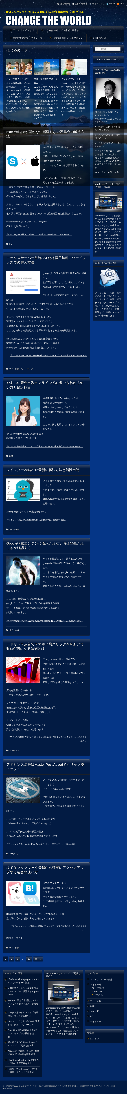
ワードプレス (27, 369)
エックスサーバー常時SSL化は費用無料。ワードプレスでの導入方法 (46, 260)
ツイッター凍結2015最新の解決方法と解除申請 (42, 470)
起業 (11, 456)
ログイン (94, 1038)
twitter (112, 3)
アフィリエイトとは (23, 30)
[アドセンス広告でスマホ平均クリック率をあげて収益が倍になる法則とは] (24, 671)
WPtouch (98, 991)
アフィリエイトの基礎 (101, 979)
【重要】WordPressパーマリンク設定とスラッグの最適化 (23, 1070)
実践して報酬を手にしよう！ (46, 81)
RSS (122, 3)
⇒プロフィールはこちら (107, 172)
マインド (94, 1011)
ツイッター (14, 529)
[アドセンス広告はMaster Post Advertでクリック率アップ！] (24, 791)
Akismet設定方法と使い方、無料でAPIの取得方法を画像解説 (23, 1053)
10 (29, 959)
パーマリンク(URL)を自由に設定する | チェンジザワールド (24, 1023)
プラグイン (14, 854)
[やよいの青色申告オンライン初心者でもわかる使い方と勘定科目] (24, 412)
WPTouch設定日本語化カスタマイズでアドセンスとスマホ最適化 (23, 1003)
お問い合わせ (81, 3)
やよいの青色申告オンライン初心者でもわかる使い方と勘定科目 (44, 385)
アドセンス (14, 750)
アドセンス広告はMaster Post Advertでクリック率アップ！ (45, 767)
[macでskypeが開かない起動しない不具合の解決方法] (24, 163)
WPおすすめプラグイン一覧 (27, 38)
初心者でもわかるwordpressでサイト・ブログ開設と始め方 (24, 1044)
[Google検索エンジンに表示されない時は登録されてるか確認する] (24, 571)
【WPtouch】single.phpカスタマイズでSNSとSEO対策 (24, 981)
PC (10, 244)
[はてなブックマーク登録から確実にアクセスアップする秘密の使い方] (24, 894)
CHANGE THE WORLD (107, 59)
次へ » (38, 959)
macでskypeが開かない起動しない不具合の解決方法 (45, 134)
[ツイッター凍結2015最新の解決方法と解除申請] (24, 490)
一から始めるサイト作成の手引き (61, 30)
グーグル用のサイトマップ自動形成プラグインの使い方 (23, 1014)
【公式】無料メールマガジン (68, 38)
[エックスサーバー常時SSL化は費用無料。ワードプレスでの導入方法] (24, 283)
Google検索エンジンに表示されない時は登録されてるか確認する (45, 545)
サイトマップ (98, 3)
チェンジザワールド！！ (73, 79)
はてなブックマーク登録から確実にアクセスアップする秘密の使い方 (45, 870)
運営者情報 (65, 3)
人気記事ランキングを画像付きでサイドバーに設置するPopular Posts (23, 991)
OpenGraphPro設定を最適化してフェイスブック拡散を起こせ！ (23, 1033)
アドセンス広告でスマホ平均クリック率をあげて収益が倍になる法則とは (45, 646)
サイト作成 (14, 369)
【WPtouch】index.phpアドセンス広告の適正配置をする (23, 1062)
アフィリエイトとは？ (17, 79)
